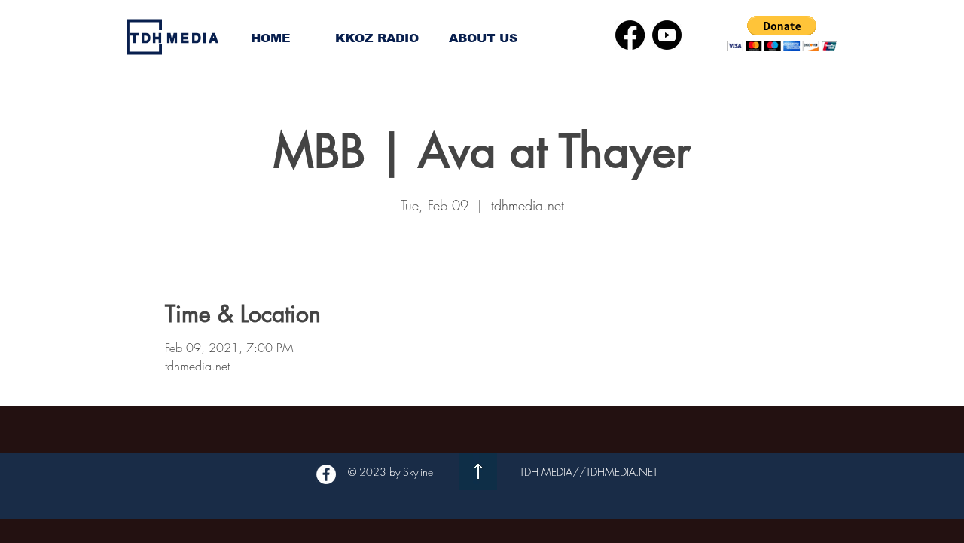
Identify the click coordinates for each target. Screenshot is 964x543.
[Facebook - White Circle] (326, 474)
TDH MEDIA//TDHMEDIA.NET (588, 472)
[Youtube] (667, 35)
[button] (782, 33)
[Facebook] (630, 35)
